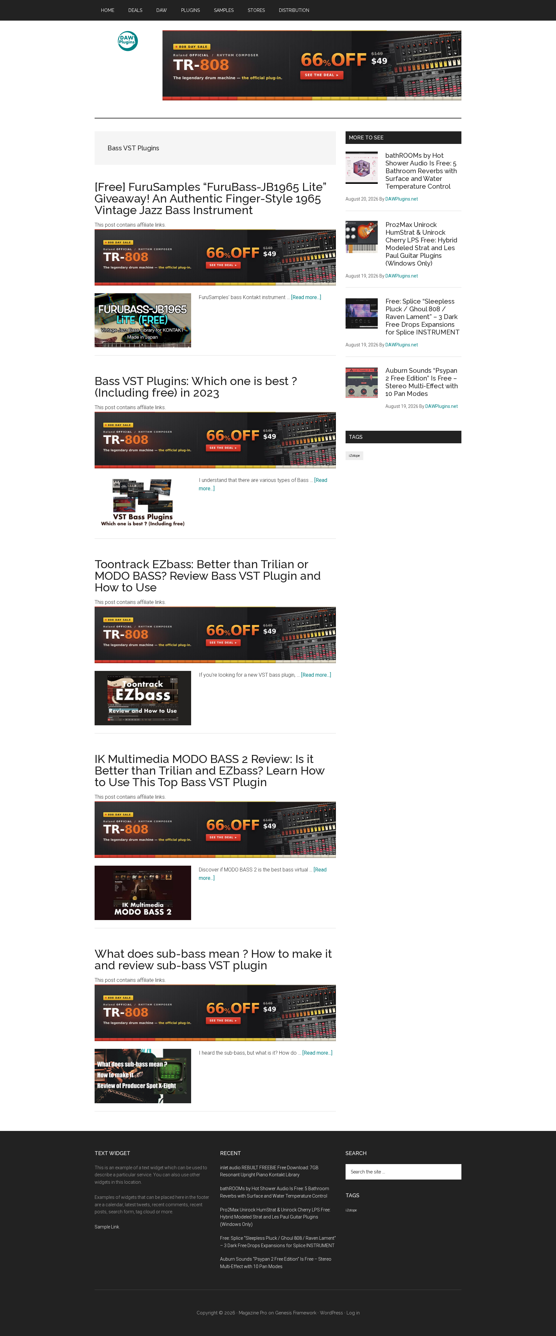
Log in (353, 1312)
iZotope (354, 456)
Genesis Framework (295, 1312)
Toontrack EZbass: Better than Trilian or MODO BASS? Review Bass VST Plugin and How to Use (208, 575)
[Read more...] (306, 297)
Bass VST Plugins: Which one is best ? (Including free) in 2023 (196, 386)
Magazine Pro (253, 1312)
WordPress (331, 1312)
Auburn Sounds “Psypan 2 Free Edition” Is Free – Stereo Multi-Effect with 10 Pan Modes (421, 382)
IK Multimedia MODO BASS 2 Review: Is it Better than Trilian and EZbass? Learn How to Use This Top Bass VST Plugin (210, 770)
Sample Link (107, 1226)
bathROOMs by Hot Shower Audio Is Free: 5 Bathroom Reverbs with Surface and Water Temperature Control (421, 171)
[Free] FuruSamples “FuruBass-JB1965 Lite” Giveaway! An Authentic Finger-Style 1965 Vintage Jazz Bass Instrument (210, 198)
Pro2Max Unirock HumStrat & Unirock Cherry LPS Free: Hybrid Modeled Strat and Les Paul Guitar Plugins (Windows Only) (421, 244)
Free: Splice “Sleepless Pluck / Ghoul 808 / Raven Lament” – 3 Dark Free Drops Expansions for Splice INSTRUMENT (422, 316)
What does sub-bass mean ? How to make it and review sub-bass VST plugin (213, 959)
